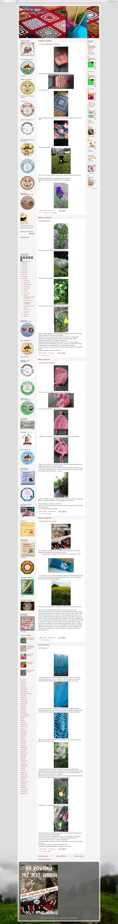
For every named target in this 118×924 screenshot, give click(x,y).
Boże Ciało (23, 691)
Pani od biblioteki (90, 128)
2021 (23, 274)
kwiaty (44, 355)
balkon (22, 686)
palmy (22, 745)
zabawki (22, 785)
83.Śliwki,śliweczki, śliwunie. (30, 638)
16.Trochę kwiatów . (44, 221)
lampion (22, 735)
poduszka (22, 749)
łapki (21, 737)
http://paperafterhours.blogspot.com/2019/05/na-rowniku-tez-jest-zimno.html (61, 554)
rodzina (22, 755)
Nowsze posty (43, 856)
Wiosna (22, 783)
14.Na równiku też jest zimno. (47, 521)
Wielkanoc (23, 781)
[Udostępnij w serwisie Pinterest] (65, 210)
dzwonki (22, 712)
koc (51, 212)
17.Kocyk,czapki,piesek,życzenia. (49, 44)
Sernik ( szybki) (95, 168)
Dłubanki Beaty (92, 93)
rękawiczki (23, 753)
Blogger (75, 918)
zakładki (22, 787)
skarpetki (22, 764)
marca (25, 314)
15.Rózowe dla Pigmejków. (46, 363)
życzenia (22, 793)
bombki (22, 689)
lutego (25, 316)
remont (22, 751)
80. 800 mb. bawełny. (30, 655)
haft (21, 718)
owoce (22, 743)
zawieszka (23, 789)
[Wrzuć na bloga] (60, 210)
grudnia (26, 280)
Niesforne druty (31, 9)
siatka (21, 762)
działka (22, 709)
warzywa (22, 778)
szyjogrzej (23, 776)
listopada (26, 282)
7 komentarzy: (51, 353)
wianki (22, 780)
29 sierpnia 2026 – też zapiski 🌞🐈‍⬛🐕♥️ (92, 158)
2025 (23, 265)
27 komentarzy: (52, 849)
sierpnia (26, 288)
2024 (23, 268)
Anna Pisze (91, 155)
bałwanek (22, 687)
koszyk (22, 730)
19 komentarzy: (52, 637)
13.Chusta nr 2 (43, 648)
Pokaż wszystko (95, 188)
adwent (22, 682)
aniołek (22, 684)
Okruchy (90, 140)
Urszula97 (24, 222)
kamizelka (23, 724)
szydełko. (22, 774)
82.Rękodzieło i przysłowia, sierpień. (30, 647)
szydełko (54, 212)
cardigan (22, 697)
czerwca (26, 293)
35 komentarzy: (52, 210)
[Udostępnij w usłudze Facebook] (63, 210)
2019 (23, 278)
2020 (23, 276)
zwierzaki (22, 791)
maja (25, 295)
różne (47, 355)
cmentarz (22, 703)
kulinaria (22, 732)
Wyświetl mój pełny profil (26, 227)
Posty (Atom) (47, 859)
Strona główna (61, 856)
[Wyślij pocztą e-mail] (59, 210)
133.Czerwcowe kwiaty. (30, 663)
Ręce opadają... (95, 131)
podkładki (22, 747)
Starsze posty (79, 856)
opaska (48, 640)
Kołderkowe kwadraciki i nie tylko (92, 59)
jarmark (22, 722)
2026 (23, 263)
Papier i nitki (91, 110)
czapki (44, 212)
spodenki (22, 766)
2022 (23, 272)
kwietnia (26, 312)
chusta (44, 851)
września (26, 286)
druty (48, 212)
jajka (21, 720)
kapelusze (23, 726)
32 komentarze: (52, 511)
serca (21, 758)
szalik (21, 768)
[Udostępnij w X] (62, 210)
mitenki (22, 739)
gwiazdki (22, 716)
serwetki (22, 760)
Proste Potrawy (92, 165)
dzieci (21, 711)
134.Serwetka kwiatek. (30, 671)
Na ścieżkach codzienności (91, 46)
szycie (22, 770)
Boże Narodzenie (24, 693)
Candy (22, 695)
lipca (25, 291)
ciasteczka (23, 701)
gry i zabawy (23, 714)
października (27, 284)
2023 (23, 270)
